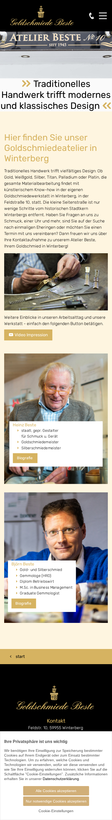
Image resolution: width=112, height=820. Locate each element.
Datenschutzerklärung (61, 779)
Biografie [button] (25, 458)
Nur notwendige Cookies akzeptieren (56, 801)
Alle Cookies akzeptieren (56, 791)
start (20, 656)
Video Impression (31, 334)
